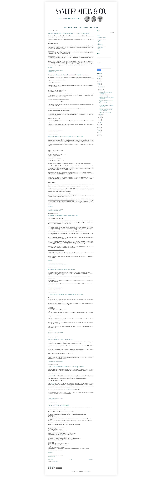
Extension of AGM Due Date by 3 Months (61, 269)
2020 (99, 84)
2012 (99, 135)
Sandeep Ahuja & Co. (55, 70)
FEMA (99, 40)
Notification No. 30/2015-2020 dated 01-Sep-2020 (79, 341)
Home (65, 27)
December (101, 86)
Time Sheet (96, 27)
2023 (99, 79)
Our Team (75, 27)
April (100, 120)
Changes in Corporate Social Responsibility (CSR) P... (104, 96)
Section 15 (53, 375)
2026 (99, 75)
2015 (99, 130)
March (100, 122)
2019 (99, 124)
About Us (70, 27)
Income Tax (62, 264)
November (101, 87)
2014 (99, 132)
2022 (99, 81)
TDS (99, 50)
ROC (65, 264)
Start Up (54, 71)
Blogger (89, 471)
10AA (62, 434)
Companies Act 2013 (54, 210)
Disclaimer (86, 27)
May (100, 119)
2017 (99, 127)
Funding (99, 41)
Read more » (50, 67)
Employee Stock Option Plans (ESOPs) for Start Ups (65, 136)
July (100, 115)
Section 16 (53, 383)
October (101, 89)
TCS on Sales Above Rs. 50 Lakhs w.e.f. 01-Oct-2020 (66, 294)
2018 (99, 125)
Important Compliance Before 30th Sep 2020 (63, 216)
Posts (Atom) (55, 461)
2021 (99, 83)
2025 (99, 76)
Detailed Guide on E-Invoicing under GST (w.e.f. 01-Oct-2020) (68, 33)
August (100, 114)
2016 (99, 129)
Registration (100, 47)
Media (91, 27)
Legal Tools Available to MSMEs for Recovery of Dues (66, 366)
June (100, 117)
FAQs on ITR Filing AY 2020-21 (58, 405)
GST (51, 71)
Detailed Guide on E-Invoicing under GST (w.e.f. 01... (105, 93)
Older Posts (91, 459)
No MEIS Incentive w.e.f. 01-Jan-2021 (60, 339)
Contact (80, 27)
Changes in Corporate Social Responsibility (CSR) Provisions (68, 75)
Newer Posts (50, 459)
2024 (99, 78)
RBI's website (70, 389)
